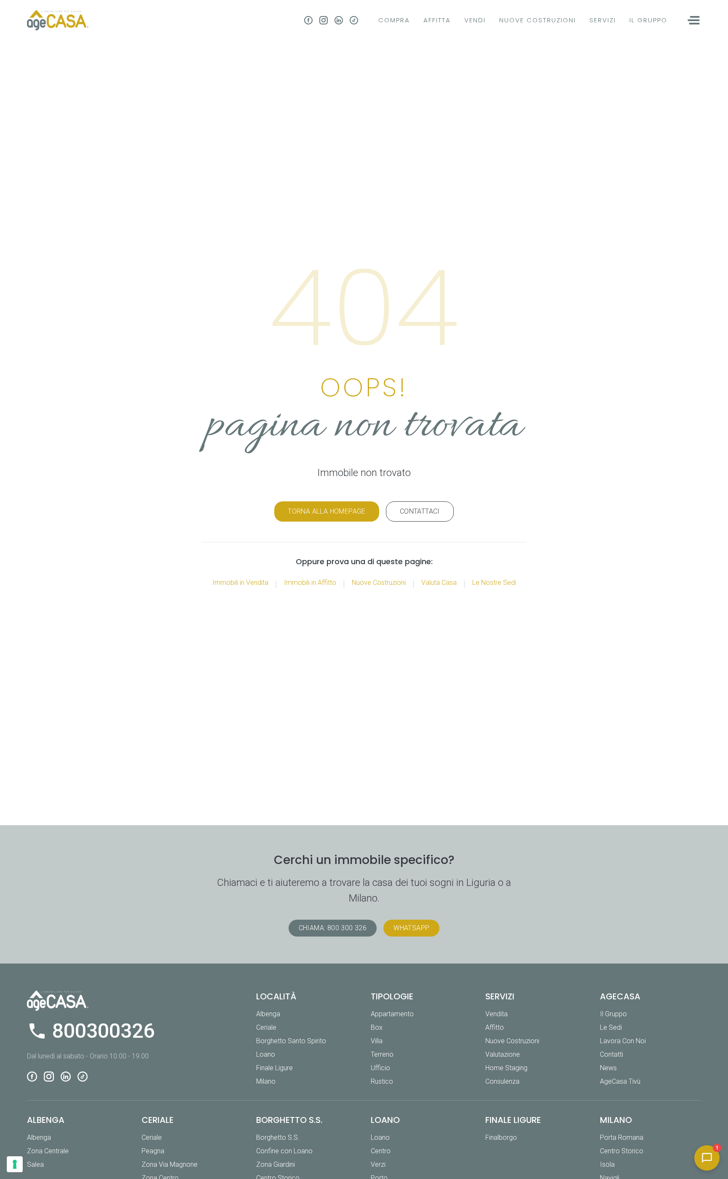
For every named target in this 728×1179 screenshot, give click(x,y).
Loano (265, 1054)
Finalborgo (501, 1137)
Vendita (496, 1014)
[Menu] (694, 20)
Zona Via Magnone (170, 1164)
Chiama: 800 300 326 (333, 928)
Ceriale (266, 1027)
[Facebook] (308, 20)
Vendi (475, 20)
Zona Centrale (48, 1151)
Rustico (382, 1081)
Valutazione (502, 1054)
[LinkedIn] (339, 20)
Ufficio (380, 1068)
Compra (394, 20)
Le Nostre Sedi (494, 583)
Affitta (437, 20)
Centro (381, 1151)
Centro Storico (621, 1151)
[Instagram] (323, 20)
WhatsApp (411, 928)
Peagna (153, 1151)
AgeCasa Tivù (620, 1081)
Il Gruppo (648, 20)
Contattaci (420, 511)
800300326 (103, 1031)
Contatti (611, 1054)
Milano (266, 1081)
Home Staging (506, 1068)
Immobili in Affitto (310, 583)
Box (377, 1027)
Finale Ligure (274, 1068)
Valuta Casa (439, 583)
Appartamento (392, 1014)
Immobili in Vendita (240, 583)
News (608, 1068)
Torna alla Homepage (327, 511)
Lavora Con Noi (623, 1041)
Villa (377, 1041)
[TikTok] (354, 20)
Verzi (378, 1164)
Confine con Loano (284, 1151)
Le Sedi (611, 1027)
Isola (607, 1164)
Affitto (494, 1027)
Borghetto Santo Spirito (291, 1041)
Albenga (268, 1014)
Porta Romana (621, 1137)
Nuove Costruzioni (537, 20)
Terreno (382, 1054)
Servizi (602, 20)
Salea (35, 1164)
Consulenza (502, 1081)
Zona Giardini (275, 1164)
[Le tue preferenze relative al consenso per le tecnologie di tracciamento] (15, 1164)
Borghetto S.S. (278, 1137)
